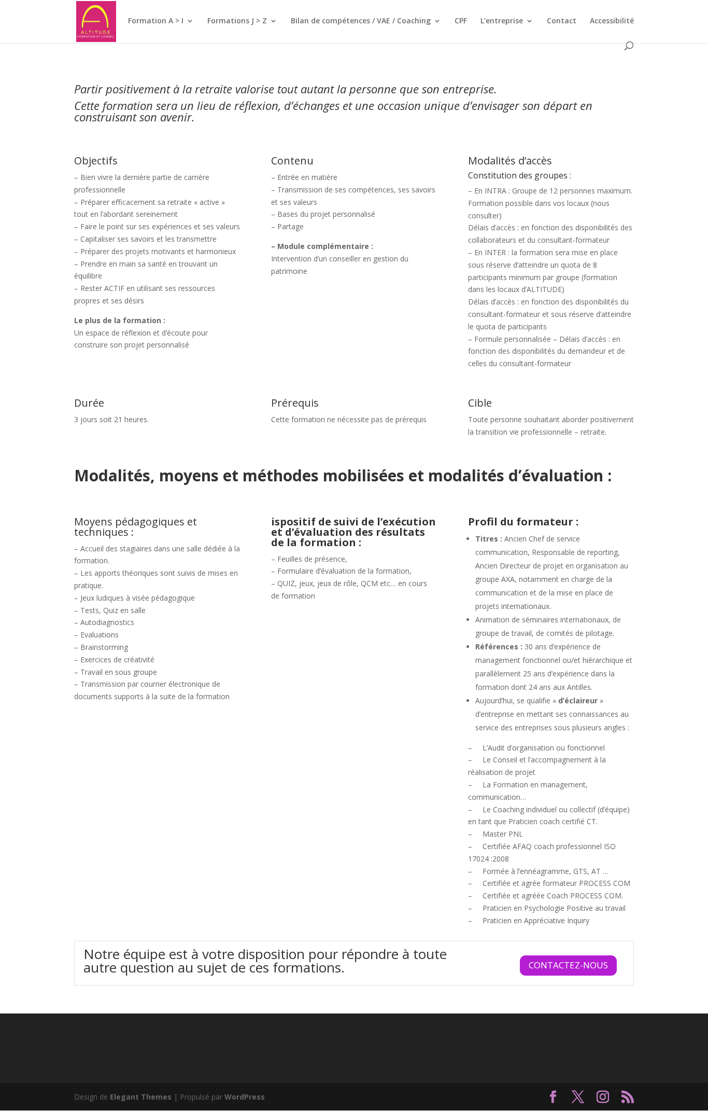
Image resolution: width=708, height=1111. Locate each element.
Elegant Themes (141, 1097)
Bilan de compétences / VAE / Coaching (361, 21)
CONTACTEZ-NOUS (568, 965)
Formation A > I (155, 21)
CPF (461, 21)
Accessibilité (612, 21)
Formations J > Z (237, 21)
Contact (561, 21)
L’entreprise (501, 21)
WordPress (244, 1097)
